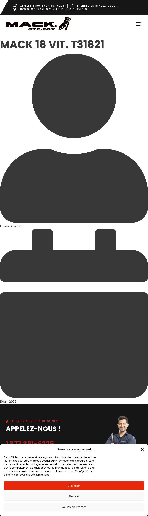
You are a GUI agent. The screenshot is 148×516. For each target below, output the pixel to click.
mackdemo (12, 226)
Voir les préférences (74, 506)
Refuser (74, 496)
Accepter (74, 485)
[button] (142, 449)
